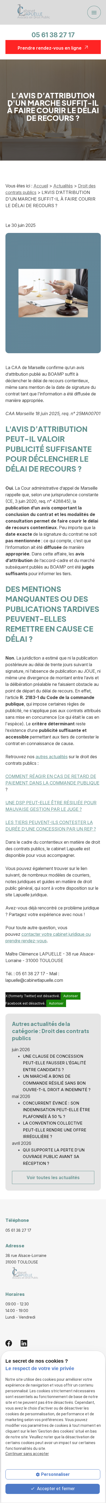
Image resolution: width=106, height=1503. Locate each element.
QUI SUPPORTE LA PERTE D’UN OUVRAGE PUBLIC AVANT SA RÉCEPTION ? (54, 1156)
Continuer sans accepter (27, 1453)
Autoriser (70, 996)
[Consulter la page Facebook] (8, 1343)
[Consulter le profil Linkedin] (23, 1343)
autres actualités (52, 756)
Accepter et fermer (55, 1488)
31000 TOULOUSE (26, 1258)
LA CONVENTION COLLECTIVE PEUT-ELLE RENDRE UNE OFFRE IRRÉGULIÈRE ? (54, 1129)
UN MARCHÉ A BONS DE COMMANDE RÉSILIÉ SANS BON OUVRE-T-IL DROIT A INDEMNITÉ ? (57, 1083)
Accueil (40, 186)
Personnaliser (55, 1474)
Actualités (63, 186)
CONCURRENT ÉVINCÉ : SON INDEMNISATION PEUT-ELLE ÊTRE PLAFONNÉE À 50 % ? (56, 1109)
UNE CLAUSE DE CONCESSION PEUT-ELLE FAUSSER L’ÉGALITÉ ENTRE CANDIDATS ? (54, 1063)
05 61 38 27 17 (53, 35)
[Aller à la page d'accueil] (32, 12)
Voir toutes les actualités (53, 1177)
